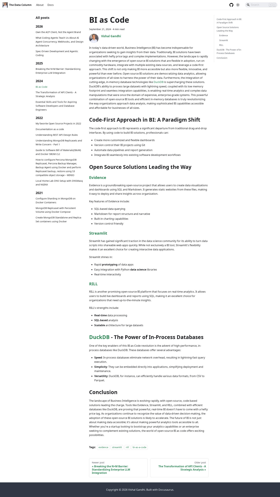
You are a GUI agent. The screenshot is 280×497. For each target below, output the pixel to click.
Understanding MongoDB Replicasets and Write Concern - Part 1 (59, 142)
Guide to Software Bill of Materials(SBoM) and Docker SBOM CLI (58, 152)
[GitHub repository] (231, 4)
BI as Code (41, 86)
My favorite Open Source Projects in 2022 (58, 123)
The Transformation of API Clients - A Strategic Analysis (56, 94)
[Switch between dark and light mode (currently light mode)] (237, 4)
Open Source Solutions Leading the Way (228, 29)
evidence (103, 447)
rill (127, 447)
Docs (50, 5)
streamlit (117, 447)
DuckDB (158, 82)
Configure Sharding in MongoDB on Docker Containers (56, 200)
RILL (93, 283)
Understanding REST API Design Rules (57, 135)
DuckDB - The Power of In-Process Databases (229, 51)
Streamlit (98, 233)
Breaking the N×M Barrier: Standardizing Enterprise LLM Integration (58, 71)
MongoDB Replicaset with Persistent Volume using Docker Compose (56, 210)
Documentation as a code (50, 129)
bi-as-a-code (139, 447)
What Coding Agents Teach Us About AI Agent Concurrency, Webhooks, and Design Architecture (59, 41)
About (40, 5)
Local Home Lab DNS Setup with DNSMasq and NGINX (59, 182)
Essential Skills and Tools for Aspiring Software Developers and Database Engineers (56, 106)
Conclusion (222, 57)
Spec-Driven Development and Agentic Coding (57, 53)
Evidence (97, 177)
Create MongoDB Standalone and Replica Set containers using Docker (58, 219)
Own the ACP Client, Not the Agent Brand (58, 32)
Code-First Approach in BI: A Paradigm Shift (229, 21)
